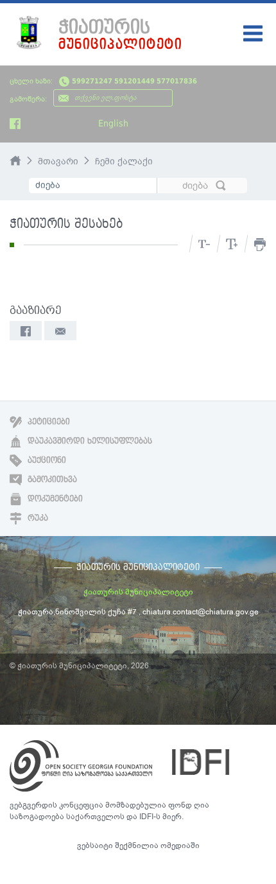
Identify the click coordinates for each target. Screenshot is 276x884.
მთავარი (58, 161)
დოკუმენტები (54, 498)
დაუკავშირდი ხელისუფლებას (88, 441)
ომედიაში (180, 845)
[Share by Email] (60, 330)
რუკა (36, 518)
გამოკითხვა (51, 479)
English (113, 123)
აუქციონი (45, 460)
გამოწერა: (28, 99)
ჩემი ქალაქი (124, 161)
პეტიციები (47, 421)
